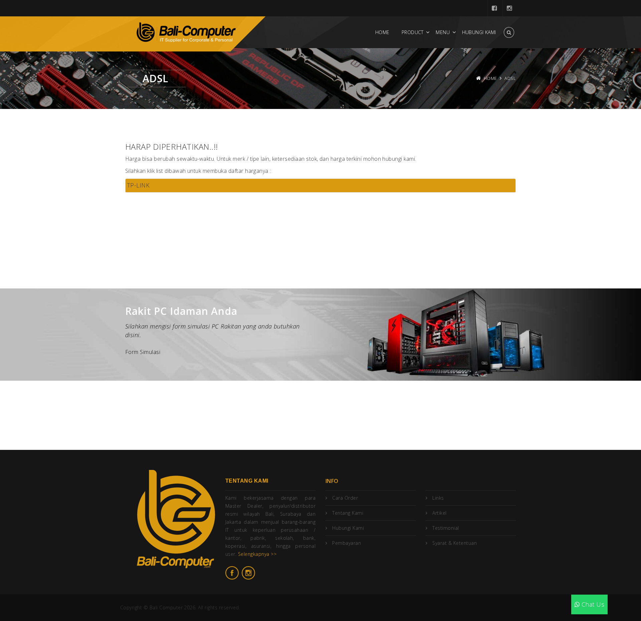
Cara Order (345, 498)
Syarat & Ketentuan (454, 543)
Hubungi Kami (479, 32)
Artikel (439, 513)
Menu (443, 32)
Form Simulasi (142, 352)
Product (413, 32)
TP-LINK (138, 185)
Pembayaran (346, 543)
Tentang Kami (347, 513)
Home (382, 32)
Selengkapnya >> (257, 554)
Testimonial (445, 528)
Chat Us (592, 604)
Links (438, 498)
